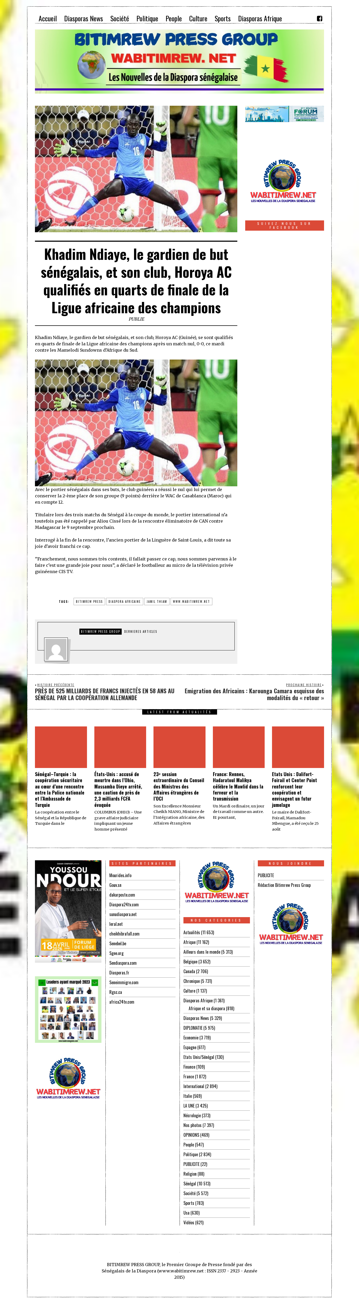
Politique (190, 1154)
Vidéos (188, 1222)
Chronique (191, 981)
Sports (188, 1203)
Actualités (191, 932)
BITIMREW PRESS (89, 601)
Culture (189, 991)
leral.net (116, 924)
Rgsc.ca (115, 992)
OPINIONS (191, 1135)
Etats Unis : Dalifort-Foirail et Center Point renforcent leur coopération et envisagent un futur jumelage (294, 789)
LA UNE (188, 1106)
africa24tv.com (121, 1002)
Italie (187, 1096)
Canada (189, 971)
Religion (190, 1174)
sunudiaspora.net (123, 914)
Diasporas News (196, 1018)
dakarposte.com (122, 895)
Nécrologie (192, 1115)
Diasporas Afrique (198, 1000)
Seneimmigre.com (124, 982)
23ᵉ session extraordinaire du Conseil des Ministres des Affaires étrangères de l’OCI (178, 786)
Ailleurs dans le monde (201, 952)
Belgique (190, 961)
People (188, 1144)
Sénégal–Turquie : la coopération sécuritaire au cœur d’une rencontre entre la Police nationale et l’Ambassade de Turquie (59, 789)
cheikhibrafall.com (124, 934)
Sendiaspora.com (123, 963)
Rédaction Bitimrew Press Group (284, 885)
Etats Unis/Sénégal (198, 1057)
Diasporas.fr (119, 972)
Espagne (189, 1047)
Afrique (189, 942)
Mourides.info (120, 875)
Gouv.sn (115, 885)
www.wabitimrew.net (191, 601)
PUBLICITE (191, 1164)
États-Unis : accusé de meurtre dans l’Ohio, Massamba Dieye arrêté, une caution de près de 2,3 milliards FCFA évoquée (118, 789)
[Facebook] (319, 18)
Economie (190, 1037)
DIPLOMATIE (192, 1028)
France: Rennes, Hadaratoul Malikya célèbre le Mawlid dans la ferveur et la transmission (238, 786)
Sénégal (189, 1183)
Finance (189, 1067)
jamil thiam (157, 601)
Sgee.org (116, 953)
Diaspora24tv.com (124, 904)
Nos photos (192, 1125)
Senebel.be (117, 943)
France (188, 1076)
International (193, 1086)
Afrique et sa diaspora (207, 1008)
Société (189, 1193)
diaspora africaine (125, 601)
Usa (186, 1213)
